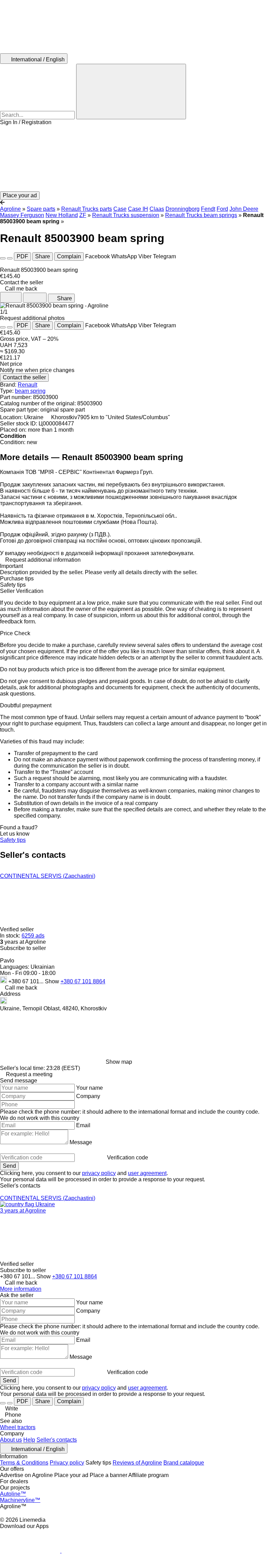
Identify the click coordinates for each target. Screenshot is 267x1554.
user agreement (147, 1173)
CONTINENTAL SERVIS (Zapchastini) (47, 876)
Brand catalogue (183, 1463)
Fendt (208, 209)
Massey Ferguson (22, 215)
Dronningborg (182, 209)
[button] (133, 158)
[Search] (131, 91)
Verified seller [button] (17, 929)
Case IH (138, 209)
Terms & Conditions (24, 1463)
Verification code (127, 1157)
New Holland (62, 215)
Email (83, 1125)
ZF (82, 215)
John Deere (243, 209)
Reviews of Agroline (137, 1463)
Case (120, 209)
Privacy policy (67, 1463)
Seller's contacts (57, 1440)
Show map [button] (119, 1062)
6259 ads (33, 936)
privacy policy (99, 1173)
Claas (156, 209)
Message (81, 1142)
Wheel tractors (17, 1427)
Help (29, 1440)
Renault (27, 385)
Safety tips (13, 840)
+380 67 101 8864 (82, 981)
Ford (222, 209)
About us (11, 1440)
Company (88, 1096)
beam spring (30, 391)
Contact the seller (24, 377)
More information (20, 1289)
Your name (89, 1088)
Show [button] (52, 981)
